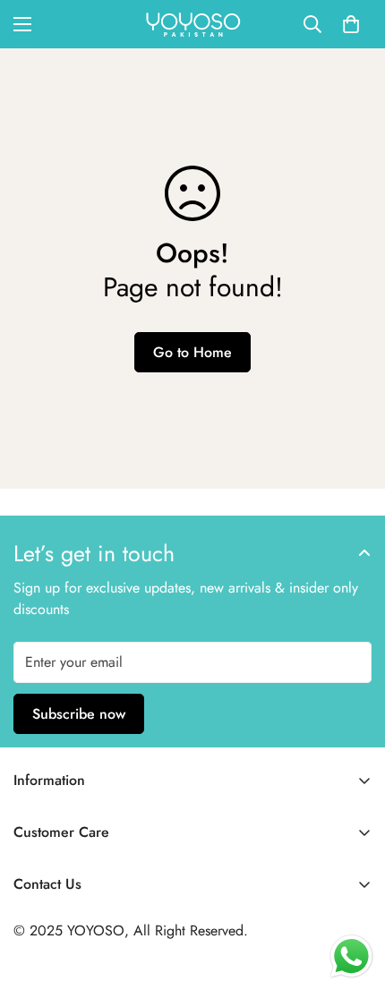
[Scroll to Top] (353, 895)
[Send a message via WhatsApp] (351, 956)
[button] (351, 24)
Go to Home (192, 352)
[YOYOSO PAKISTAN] (192, 24)
